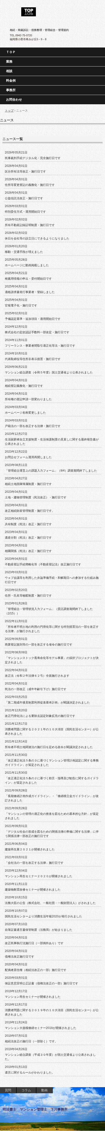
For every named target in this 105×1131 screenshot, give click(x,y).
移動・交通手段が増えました (24, 252)
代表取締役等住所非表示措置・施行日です (33, 359)
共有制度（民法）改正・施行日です (28, 524)
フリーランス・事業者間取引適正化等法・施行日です (40, 345)
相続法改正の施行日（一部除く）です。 (31, 1041)
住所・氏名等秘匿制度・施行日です (28, 595)
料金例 (11, 80)
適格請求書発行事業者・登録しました (30, 292)
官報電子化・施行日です (21, 305)
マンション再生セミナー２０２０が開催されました (38, 876)
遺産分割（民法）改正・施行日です (28, 537)
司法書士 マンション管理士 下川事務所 (52, 10)
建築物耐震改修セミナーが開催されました (33, 889)
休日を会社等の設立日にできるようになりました (37, 238)
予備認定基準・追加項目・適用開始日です (33, 319)
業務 (9, 61)
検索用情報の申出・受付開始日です (28, 278)
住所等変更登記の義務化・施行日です (30, 185)
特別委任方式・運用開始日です (25, 211)
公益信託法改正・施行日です (24, 198)
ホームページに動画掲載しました (27, 265)
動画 (44, 1090)
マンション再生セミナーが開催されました (33, 996)
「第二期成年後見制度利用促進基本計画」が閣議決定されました (47, 702)
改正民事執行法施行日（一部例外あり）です (34, 943)
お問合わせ (14, 99)
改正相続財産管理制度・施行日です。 (30, 511)
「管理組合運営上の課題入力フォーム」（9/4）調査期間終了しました (51, 470)
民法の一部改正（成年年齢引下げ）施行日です (35, 689)
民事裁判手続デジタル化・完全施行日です (33, 158)
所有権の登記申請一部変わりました (28, 399)
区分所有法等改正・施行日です (25, 171)
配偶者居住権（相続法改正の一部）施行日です (35, 970)
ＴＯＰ (11, 52)
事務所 (11, 90)
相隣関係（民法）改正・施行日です (28, 551)
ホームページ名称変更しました (25, 412)
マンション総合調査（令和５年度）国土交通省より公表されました (49, 372)
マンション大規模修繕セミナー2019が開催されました (40, 1028)
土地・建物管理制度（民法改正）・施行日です (35, 497)
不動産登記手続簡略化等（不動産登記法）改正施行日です (43, 564)
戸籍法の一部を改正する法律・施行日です (33, 426)
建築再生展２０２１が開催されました (30, 849)
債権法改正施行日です (19, 956)
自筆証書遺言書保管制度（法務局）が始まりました (38, 929)
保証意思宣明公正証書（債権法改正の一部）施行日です (41, 983)
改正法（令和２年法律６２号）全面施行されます (37, 675)
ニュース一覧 (12, 139)
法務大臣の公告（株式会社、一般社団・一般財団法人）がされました (50, 903)
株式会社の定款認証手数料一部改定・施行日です (37, 332)
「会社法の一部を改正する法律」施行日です (34, 863)
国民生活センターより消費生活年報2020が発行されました (43, 916)
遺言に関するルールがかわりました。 (30, 1072)
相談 (9, 71)
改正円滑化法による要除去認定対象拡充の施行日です (40, 716)
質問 (8, 1090)
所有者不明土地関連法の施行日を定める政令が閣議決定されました (49, 747)
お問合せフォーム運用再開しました (28, 457)
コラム (26, 1090)
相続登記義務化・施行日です (24, 386)
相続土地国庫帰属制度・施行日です (28, 484)
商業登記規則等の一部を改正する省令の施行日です (38, 644)
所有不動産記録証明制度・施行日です (30, 225)
